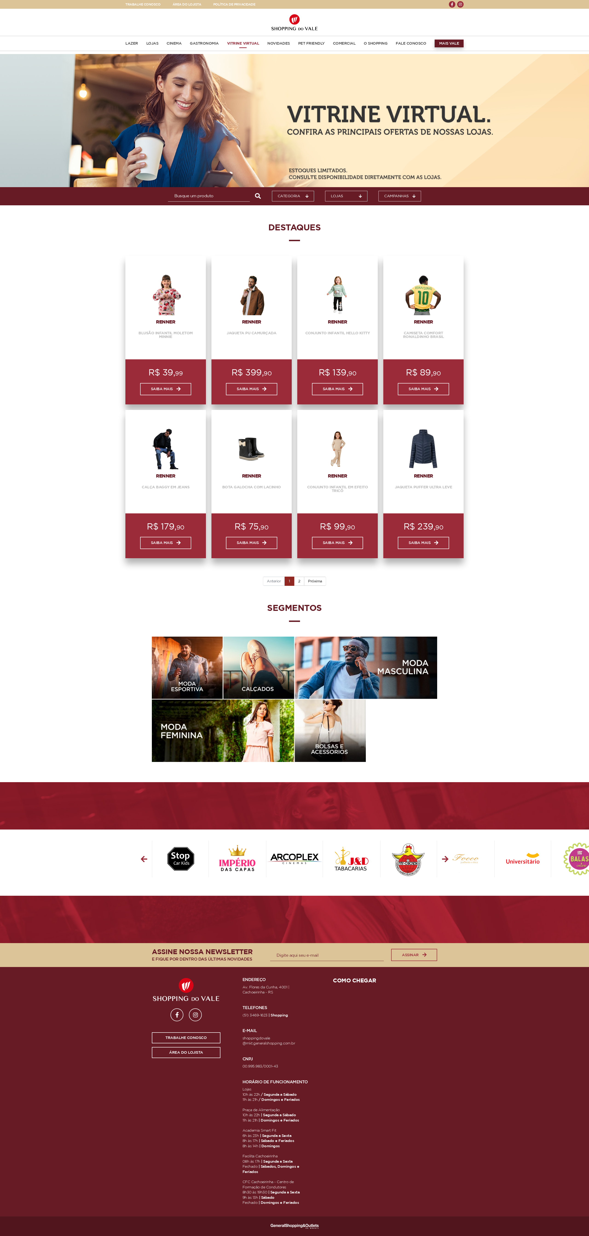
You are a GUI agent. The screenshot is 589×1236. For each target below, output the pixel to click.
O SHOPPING (375, 43)
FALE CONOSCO (411, 43)
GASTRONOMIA (204, 43)
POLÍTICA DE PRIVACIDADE (234, 4)
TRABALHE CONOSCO (142, 4)
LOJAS (152, 43)
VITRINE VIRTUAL (243, 43)
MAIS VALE (449, 43)
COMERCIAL (344, 43)
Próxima (315, 581)
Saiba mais (162, 389)
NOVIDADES (278, 43)
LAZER (131, 43)
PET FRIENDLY (311, 43)
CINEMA (174, 43)
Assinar (410, 955)
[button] (144, 859)
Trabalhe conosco (186, 1038)
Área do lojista (186, 1052)
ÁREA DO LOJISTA (187, 4)
